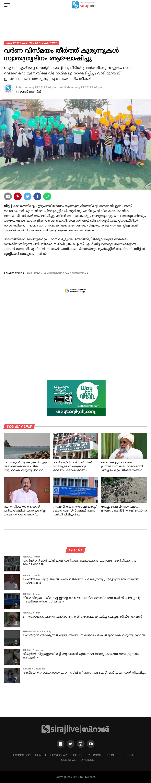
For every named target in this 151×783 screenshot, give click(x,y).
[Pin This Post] (18, 197)
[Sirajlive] (75, 733)
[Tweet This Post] (27, 197)
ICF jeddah (35, 273)
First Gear (58, 755)
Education (132, 755)
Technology (21, 755)
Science (77, 755)
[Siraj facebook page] (60, 744)
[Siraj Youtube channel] (91, 744)
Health (40, 755)
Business (112, 755)
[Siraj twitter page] (71, 744)
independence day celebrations (67, 273)
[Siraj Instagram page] (81, 744)
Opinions (87, 759)
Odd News (68, 759)
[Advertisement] (75, 340)
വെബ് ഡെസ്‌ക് (30, 92)
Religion (94, 755)
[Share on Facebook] (47, 197)
